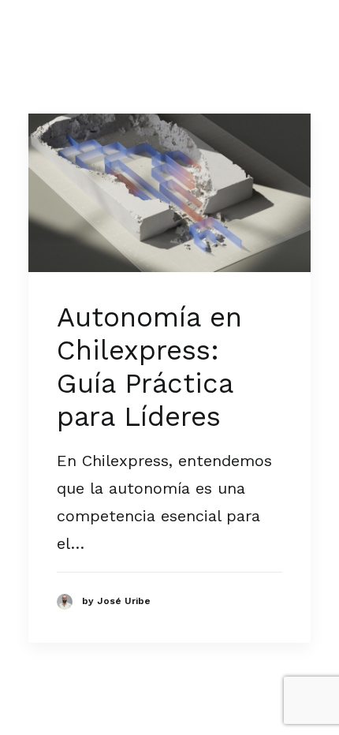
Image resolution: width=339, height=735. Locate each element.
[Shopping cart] (254, 31)
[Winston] (76, 31)
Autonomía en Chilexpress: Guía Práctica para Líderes (149, 366)
